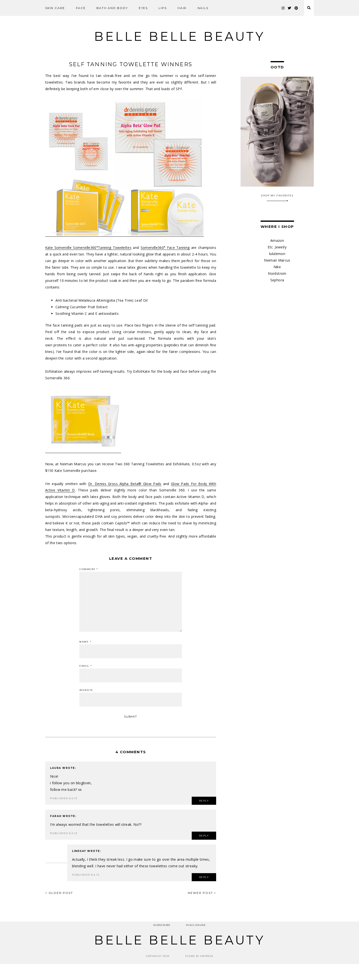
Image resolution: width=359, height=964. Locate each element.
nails (203, 8)
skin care (55, 8)
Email (85, 666)
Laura (55, 768)
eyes (143, 8)
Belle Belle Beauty (179, 36)
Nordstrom (277, 273)
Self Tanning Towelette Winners (130, 64)
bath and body (112, 8)
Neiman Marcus (277, 260)
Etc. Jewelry (277, 247)
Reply (204, 800)
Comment (88, 569)
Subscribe (162, 925)
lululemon (277, 253)
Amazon (277, 240)
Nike (277, 267)
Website (86, 690)
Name (85, 642)
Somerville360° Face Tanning (165, 247)
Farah (56, 816)
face (81, 8)
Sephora (277, 280)
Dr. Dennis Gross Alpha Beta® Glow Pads (124, 483)
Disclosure (196, 925)
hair (182, 8)
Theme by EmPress (199, 956)
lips (162, 8)
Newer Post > (202, 893)
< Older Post (59, 893)
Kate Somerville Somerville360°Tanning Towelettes (88, 247)
